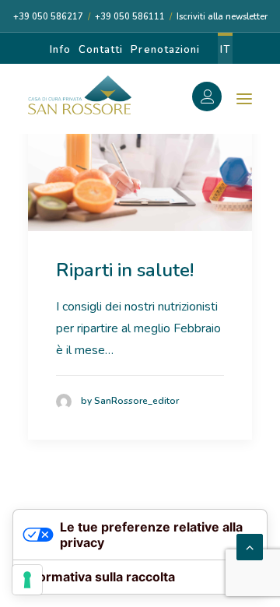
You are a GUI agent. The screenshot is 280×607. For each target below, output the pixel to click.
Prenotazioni (165, 50)
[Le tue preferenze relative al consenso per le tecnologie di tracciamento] (27, 580)
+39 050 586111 (130, 17)
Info (60, 50)
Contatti (101, 50)
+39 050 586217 (48, 17)
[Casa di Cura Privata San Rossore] (79, 94)
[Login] (215, 99)
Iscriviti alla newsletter (222, 17)
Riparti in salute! (125, 270)
